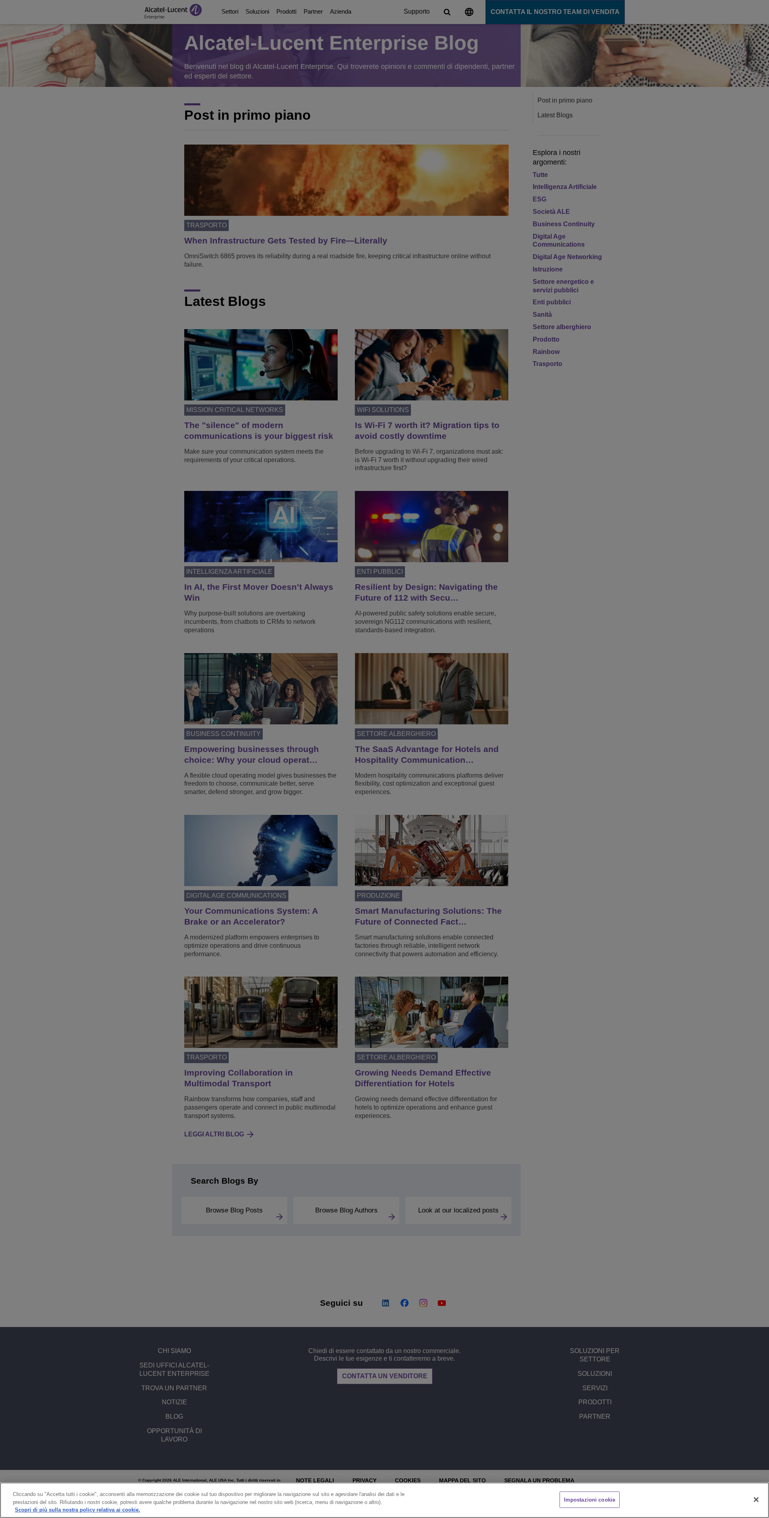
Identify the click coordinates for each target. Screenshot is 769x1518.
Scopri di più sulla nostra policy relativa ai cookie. (77, 1510)
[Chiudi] (756, 1499)
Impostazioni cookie (589, 1499)
